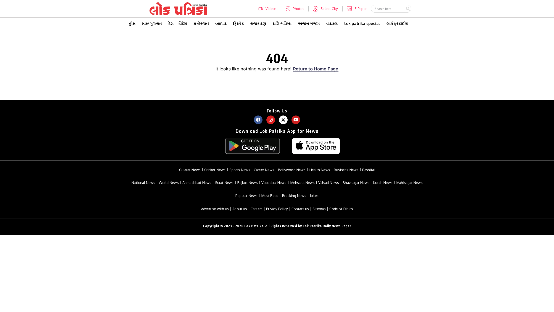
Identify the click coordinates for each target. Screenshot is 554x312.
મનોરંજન (201, 23)
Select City (329, 8)
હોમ (132, 23)
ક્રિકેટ (238, 23)
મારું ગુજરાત (152, 23)
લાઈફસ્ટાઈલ (397, 23)
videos (271, 8)
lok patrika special (362, 23)
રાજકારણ (258, 23)
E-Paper (360, 8)
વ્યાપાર (221, 23)
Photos (298, 8)
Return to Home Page (315, 69)
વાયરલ (332, 23)
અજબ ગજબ (309, 23)
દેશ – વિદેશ (177, 23)
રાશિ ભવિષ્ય (282, 23)
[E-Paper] (349, 8)
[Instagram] (270, 119)
